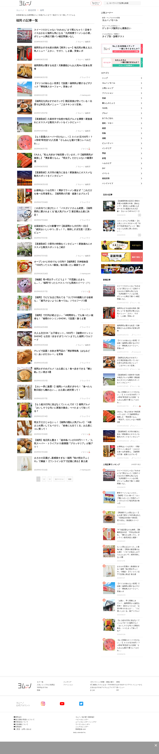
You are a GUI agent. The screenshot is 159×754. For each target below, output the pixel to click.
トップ (105, 78)
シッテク (93, 722)
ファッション (107, 93)
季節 (104, 153)
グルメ (105, 113)
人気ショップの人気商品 (46, 685)
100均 (104, 108)
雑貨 (104, 128)
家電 (104, 158)
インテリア (106, 148)
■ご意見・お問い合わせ (22, 729)
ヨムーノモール (108, 83)
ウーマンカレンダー (83, 724)
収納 (104, 98)
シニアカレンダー (82, 727)
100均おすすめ (42, 687)
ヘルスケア (106, 163)
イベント (106, 173)
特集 (104, 133)
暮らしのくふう (108, 103)
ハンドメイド (107, 183)
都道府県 (106, 178)
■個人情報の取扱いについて (24, 719)
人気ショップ (107, 88)
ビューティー (107, 143)
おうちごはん (107, 118)
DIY (103, 168)
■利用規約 (18, 727)
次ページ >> (59, 479)
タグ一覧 (40, 682)
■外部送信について (21, 722)
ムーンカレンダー (82, 722)
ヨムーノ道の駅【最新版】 (85, 717)
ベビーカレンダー (82, 719)
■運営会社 (18, 717)
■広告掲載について (21, 724)
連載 (104, 138)
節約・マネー (107, 123)
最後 (69, 479)
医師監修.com (81, 729)
